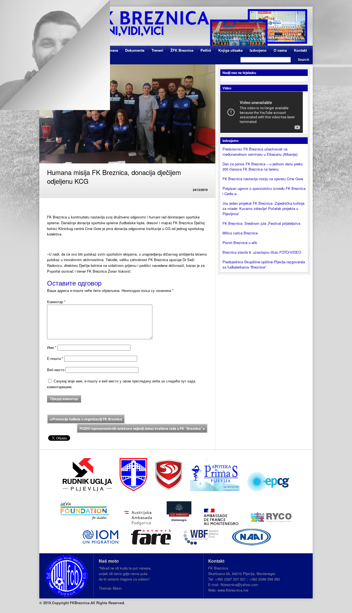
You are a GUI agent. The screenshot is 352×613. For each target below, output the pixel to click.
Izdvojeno (258, 50)
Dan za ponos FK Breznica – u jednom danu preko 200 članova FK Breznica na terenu (262, 166)
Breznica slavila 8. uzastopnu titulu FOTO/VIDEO (261, 252)
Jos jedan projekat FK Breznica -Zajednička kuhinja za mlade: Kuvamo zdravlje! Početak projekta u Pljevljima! (263, 208)
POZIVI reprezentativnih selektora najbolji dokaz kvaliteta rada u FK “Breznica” (142, 428)
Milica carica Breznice (240, 233)
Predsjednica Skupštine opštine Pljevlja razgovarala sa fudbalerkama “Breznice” (263, 264)
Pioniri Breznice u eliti (239, 242)
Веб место (55, 369)
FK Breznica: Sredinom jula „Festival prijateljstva (261, 223)
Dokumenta (134, 50)
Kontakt (300, 50)
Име (51, 347)
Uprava (112, 50)
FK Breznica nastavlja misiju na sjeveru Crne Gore (262, 178)
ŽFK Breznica (181, 50)
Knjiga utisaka (230, 50)
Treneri (157, 50)
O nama (280, 50)
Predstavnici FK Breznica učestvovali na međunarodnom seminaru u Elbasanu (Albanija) (260, 151)
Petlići (205, 50)
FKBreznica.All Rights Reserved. (97, 602)
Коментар (56, 301)
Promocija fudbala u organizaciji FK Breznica (86, 419)
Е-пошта (55, 358)
